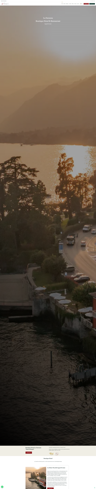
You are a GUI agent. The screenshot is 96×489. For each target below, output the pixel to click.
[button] (2, 487)
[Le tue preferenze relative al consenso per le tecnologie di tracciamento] (94, 487)
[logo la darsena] (5, 3)
